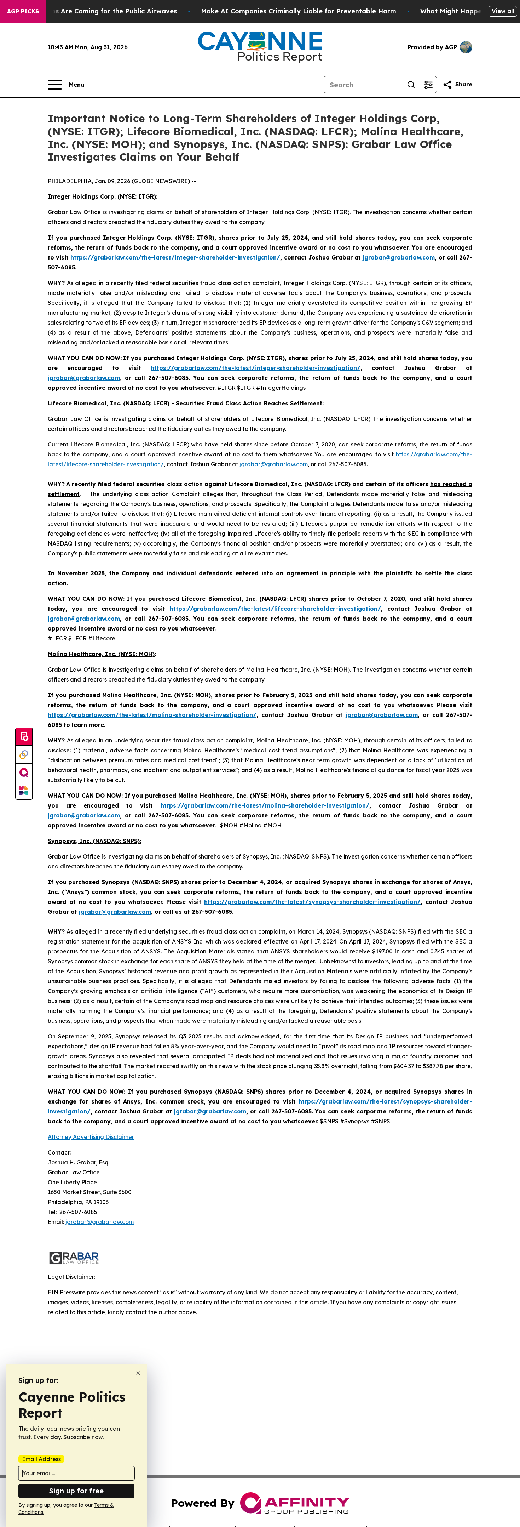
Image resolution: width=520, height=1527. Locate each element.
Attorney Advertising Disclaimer (91, 1136)
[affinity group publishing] (24, 772)
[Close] (138, 1373)
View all (503, 11)
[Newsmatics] (24, 790)
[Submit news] (24, 737)
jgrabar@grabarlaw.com (273, 464)
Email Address (41, 1459)
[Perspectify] (24, 755)
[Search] (411, 84)
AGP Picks (23, 11)
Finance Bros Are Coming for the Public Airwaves (97, 11)
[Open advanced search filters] (428, 84)
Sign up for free (76, 1490)
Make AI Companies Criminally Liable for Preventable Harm (298, 11)
